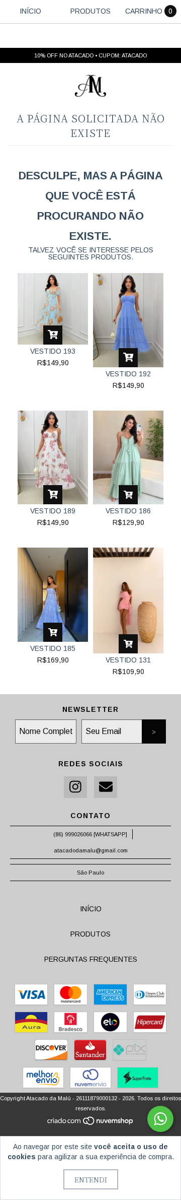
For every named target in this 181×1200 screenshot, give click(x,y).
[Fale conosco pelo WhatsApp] (160, 1119)
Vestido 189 (52, 511)
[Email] (105, 787)
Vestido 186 (128, 511)
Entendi (90, 1179)
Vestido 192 (128, 374)
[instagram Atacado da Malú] (75, 787)
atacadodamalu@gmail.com (91, 850)
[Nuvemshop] (91, 1123)
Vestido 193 (52, 351)
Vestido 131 (128, 660)
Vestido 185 (52, 648)
